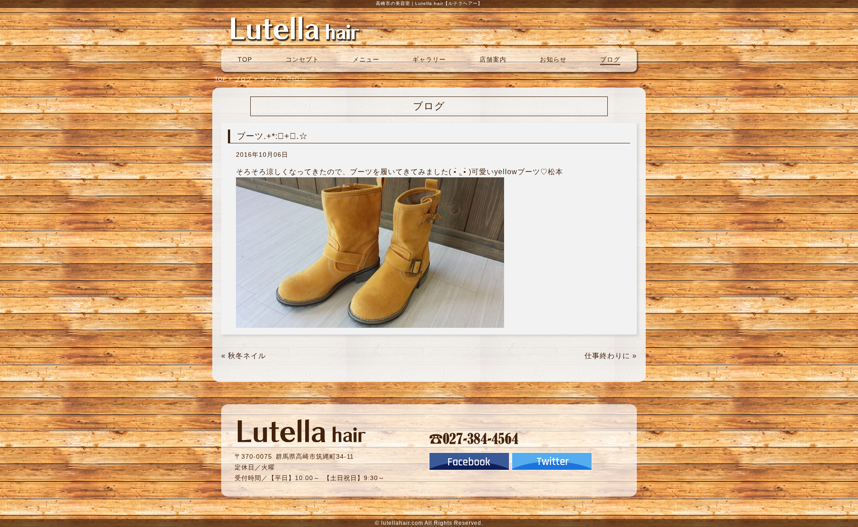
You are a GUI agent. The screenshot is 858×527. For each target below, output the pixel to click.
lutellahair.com (402, 523)
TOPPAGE (295, 28)
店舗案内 (492, 59)
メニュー (366, 59)
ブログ (610, 59)
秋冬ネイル (247, 356)
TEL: (474, 438)
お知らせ (553, 59)
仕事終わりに (607, 356)
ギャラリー (429, 59)
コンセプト (302, 59)
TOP (245, 59)
